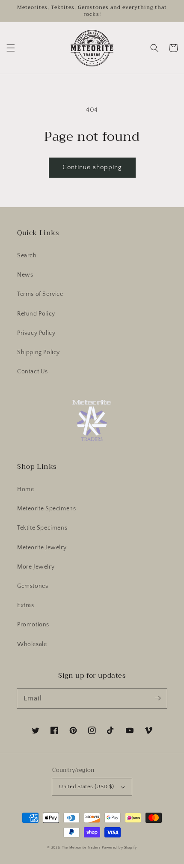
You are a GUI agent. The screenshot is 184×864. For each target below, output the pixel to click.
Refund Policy (36, 313)
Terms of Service (40, 294)
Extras (25, 605)
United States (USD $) (86, 787)
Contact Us (32, 371)
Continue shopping (92, 167)
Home (25, 489)
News (25, 274)
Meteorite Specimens (46, 508)
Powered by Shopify (119, 847)
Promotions (33, 624)
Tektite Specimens (42, 527)
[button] (10, 48)
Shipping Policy (38, 352)
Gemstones (32, 586)
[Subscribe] (157, 698)
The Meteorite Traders (81, 847)
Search (27, 255)
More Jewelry (35, 566)
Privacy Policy (36, 333)
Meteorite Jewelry (41, 547)
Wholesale (32, 644)
